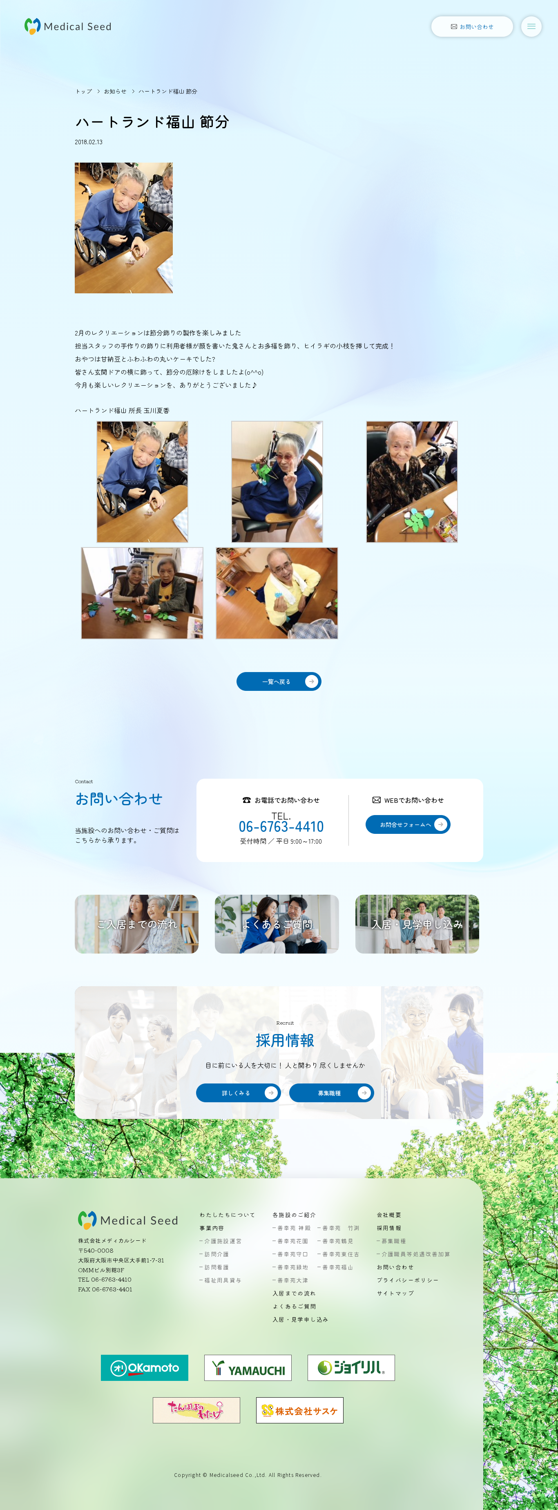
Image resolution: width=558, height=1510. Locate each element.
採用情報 (389, 1228)
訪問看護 (217, 1267)
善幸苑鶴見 (338, 1241)
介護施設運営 (223, 1241)
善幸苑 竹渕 (341, 1228)
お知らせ (115, 91)
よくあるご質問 (294, 1306)
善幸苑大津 (293, 1280)
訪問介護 (217, 1254)
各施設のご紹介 (294, 1214)
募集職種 (394, 1241)
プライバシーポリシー (408, 1280)
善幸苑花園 (293, 1241)
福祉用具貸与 (223, 1280)
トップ (83, 91)
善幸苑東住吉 (341, 1254)
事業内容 (212, 1228)
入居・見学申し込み (300, 1319)
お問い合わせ (395, 1267)
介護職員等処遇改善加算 (416, 1254)
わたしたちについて (227, 1214)
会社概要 (389, 1214)
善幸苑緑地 (293, 1267)
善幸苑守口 (293, 1254)
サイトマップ (395, 1293)
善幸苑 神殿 (294, 1228)
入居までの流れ (294, 1293)
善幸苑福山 (338, 1267)
